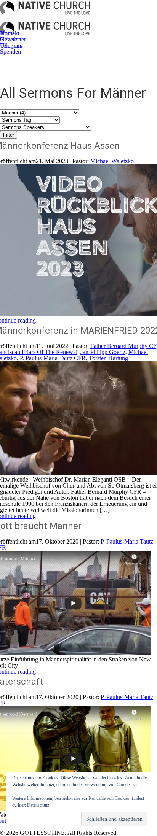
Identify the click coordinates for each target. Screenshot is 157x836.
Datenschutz (38, 805)
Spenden (10, 51)
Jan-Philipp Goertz (102, 352)
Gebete (8, 39)
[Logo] (45, 10)
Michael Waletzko (112, 161)
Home (7, 33)
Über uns (11, 45)
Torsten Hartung (108, 358)
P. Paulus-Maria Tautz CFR (53, 358)
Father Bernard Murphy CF (123, 346)
